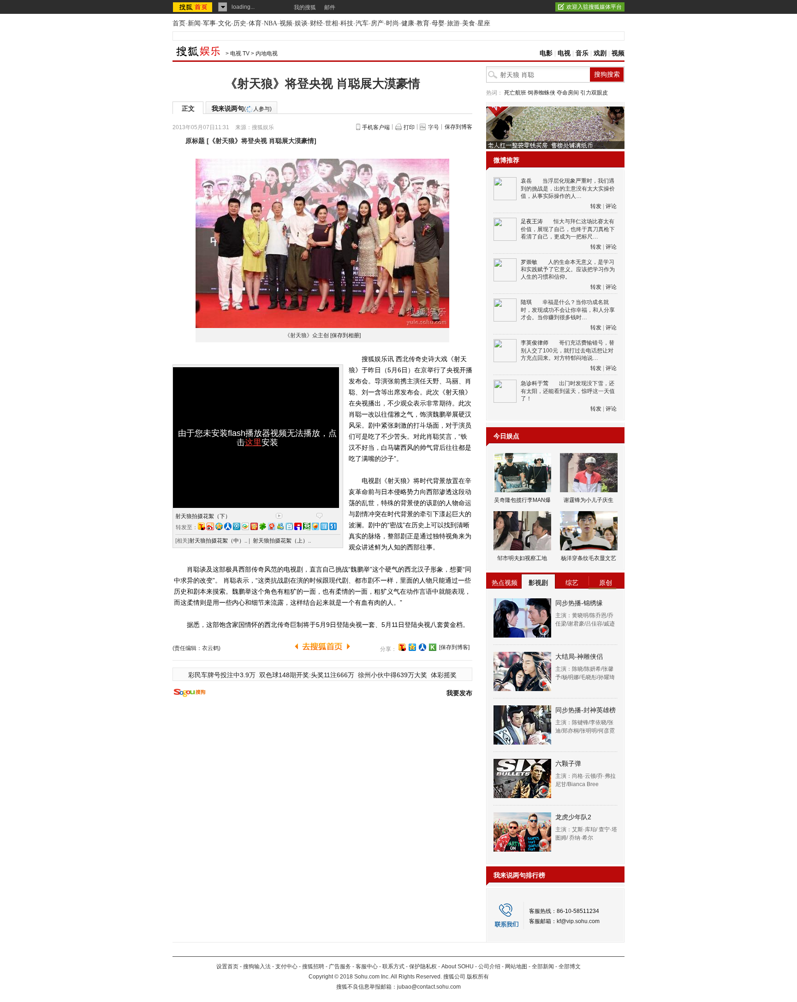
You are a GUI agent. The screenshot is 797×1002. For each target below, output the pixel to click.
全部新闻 (543, 966)
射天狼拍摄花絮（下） (203, 516)
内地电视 (267, 53)
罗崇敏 (529, 262)
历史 (239, 23)
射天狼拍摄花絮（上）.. (282, 540)
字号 (433, 127)
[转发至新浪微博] (210, 526)
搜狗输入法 (257, 966)
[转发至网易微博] (271, 526)
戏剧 (600, 53)
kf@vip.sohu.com (578, 921)
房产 (377, 23)
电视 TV (240, 53)
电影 (546, 53)
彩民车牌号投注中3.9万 (222, 675)
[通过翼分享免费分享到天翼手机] (245, 526)
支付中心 (286, 966)
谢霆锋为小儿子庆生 (588, 500)
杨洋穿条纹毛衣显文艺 (588, 558)
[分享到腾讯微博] (236, 526)
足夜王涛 (532, 221)
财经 (316, 23)
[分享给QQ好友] (412, 647)
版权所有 (478, 976)
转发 (595, 206)
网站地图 (516, 966)
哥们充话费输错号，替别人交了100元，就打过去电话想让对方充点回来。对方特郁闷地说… (567, 350)
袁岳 (526, 181)
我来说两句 (242, 108)
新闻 (194, 23)
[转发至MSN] (280, 526)
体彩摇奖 (444, 675)
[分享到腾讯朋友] (263, 526)
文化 (224, 23)
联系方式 (393, 966)
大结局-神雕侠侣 (579, 656)
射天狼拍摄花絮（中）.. (218, 540)
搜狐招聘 (313, 966)
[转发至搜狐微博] (201, 526)
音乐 (582, 53)
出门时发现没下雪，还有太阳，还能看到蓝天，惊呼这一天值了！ (568, 391)
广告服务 (340, 966)
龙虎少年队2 (573, 817)
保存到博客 (458, 127)
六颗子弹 (568, 763)
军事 (209, 23)
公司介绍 (489, 966)
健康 (407, 23)
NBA (270, 23)
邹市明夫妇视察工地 (522, 558)
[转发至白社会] (289, 526)
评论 (611, 206)
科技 (346, 23)
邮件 (329, 7)
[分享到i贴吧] (298, 526)
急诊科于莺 (534, 383)
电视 (564, 53)
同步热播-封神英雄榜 (585, 710)
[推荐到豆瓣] (306, 526)
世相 (331, 23)
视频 (286, 23)
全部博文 (570, 966)
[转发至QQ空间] (219, 526)
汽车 (362, 23)
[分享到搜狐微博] (402, 647)
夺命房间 (568, 92)
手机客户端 (376, 127)
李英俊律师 (534, 343)
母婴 (438, 23)
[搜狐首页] (193, 7)
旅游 (453, 23)
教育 (422, 23)
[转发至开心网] (254, 526)
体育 (255, 23)
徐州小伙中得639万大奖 (392, 675)
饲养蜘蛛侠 (541, 92)
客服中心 (367, 966)
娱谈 (301, 23)
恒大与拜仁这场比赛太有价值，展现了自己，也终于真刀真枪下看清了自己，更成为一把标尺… (568, 229)
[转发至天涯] (324, 526)
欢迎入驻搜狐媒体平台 (594, 7)
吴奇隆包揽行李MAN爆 (522, 500)
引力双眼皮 (594, 92)
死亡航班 (515, 92)
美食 (468, 23)
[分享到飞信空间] (315, 526)
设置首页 (227, 966)
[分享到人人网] (422, 647)
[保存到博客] (454, 647)
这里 (253, 442)
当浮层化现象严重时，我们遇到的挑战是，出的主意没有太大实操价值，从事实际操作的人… (568, 188)
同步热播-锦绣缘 (579, 603)
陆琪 (526, 302)
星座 (483, 23)
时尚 (392, 23)
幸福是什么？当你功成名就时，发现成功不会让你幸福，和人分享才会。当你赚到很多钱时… (568, 310)
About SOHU (457, 966)
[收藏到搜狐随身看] (432, 647)
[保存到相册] (345, 335)
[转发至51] (333, 526)
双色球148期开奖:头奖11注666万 (306, 675)
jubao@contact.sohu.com (429, 987)
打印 (409, 127)
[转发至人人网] (228, 526)
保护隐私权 (423, 966)
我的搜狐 (305, 7)
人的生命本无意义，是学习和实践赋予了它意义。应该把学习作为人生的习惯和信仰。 (568, 269)
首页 (178, 23)
